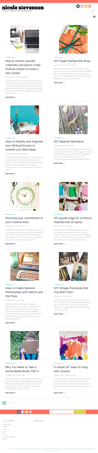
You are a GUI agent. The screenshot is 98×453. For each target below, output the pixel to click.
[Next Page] (14, 403)
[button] (94, 16)
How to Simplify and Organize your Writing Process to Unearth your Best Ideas (24, 145)
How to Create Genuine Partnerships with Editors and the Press (24, 292)
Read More (10, 97)
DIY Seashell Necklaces (69, 141)
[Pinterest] (82, 6)
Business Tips (10, 57)
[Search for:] (84, 11)
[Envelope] (89, 6)
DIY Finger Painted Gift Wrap (72, 61)
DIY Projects (58, 57)
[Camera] (78, 6)
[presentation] (24, 39)
